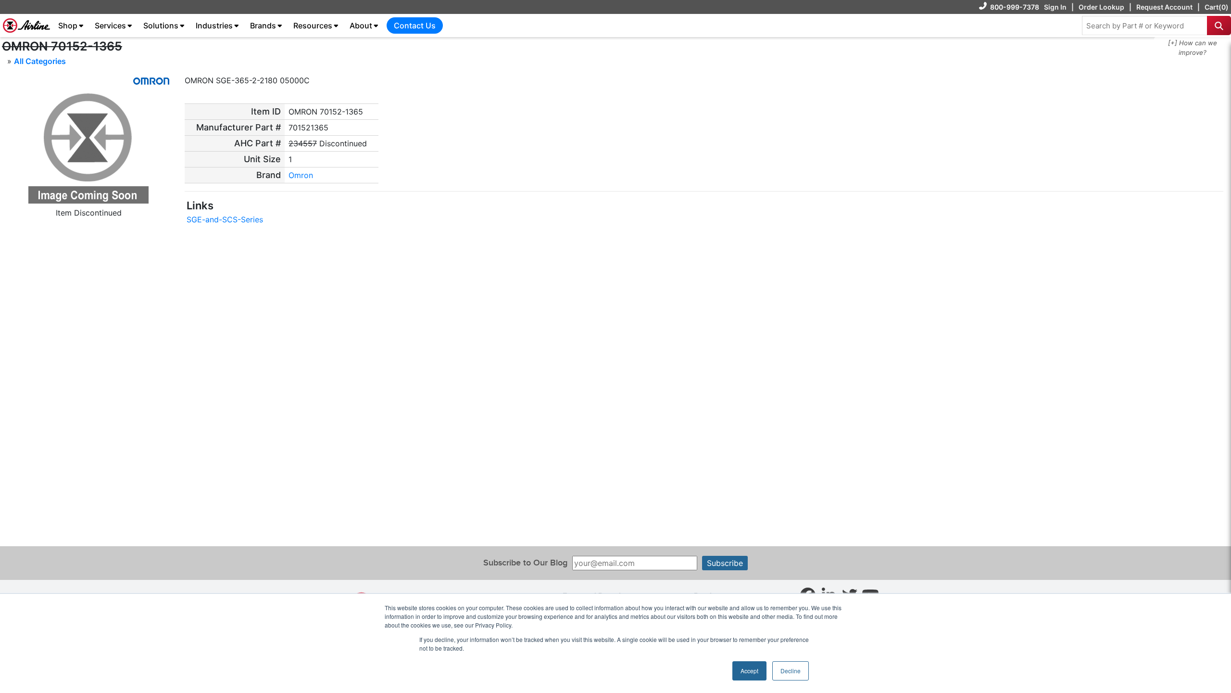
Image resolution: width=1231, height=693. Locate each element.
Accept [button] (749, 671)
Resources (312, 25)
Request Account (1164, 7)
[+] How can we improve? (1192, 47)
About (361, 25)
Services (110, 25)
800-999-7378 (1014, 7)
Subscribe (725, 563)
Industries (214, 25)
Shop (67, 25)
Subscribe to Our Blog (525, 563)
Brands (263, 25)
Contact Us (415, 25)
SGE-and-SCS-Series (225, 219)
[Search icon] (1219, 25)
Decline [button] (790, 671)
